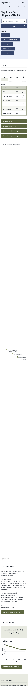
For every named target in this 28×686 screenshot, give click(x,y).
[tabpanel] (14, 100)
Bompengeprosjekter (10, 6)
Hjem (2, 6)
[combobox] (12, 21)
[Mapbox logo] (5, 559)
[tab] (4, 78)
